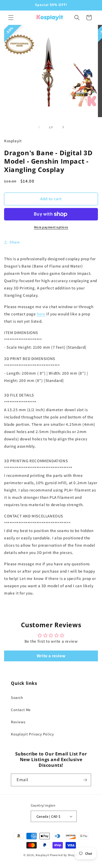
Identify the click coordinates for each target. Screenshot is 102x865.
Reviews (18, 721)
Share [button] (15, 242)
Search (17, 697)
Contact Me (21, 709)
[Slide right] (63, 127)
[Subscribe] (85, 780)
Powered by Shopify (64, 855)
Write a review (51, 656)
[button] (11, 18)
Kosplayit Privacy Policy (32, 734)
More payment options (51, 227)
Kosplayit (42, 855)
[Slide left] (39, 127)
